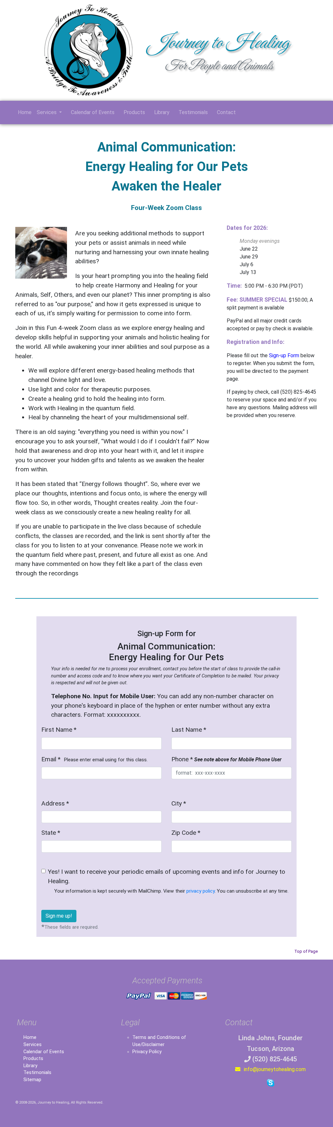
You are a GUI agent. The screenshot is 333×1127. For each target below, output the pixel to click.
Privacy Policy (147, 1052)
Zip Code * (185, 832)
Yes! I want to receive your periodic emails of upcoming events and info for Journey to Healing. (168, 881)
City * (178, 803)
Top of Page (306, 951)
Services (32, 1044)
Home (25, 112)
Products (132, 112)
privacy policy (200, 891)
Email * (94, 759)
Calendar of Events (90, 112)
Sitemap (32, 1079)
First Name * (58, 729)
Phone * (226, 759)
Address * (55, 803)
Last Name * (188, 729)
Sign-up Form (284, 355)
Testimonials (191, 112)
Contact (224, 112)
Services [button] (47, 112)
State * (50, 832)
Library (159, 112)
